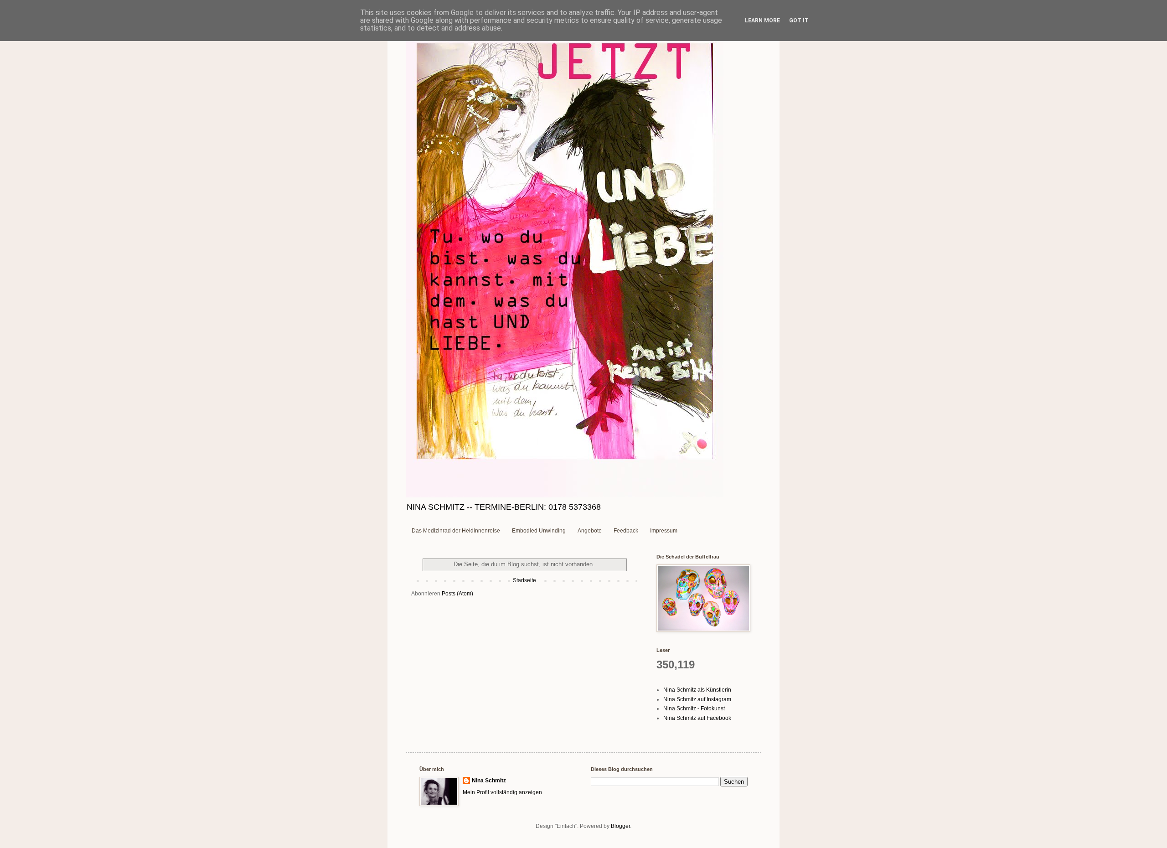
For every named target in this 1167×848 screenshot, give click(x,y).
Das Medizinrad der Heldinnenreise (456, 530)
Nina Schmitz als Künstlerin (697, 690)
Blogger (620, 826)
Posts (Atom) (457, 593)
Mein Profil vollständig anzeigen (502, 792)
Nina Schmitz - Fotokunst (694, 708)
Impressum (663, 530)
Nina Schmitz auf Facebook (697, 718)
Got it (799, 20)
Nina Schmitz (489, 780)
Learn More (762, 20)
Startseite (524, 580)
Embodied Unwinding (539, 530)
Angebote (590, 530)
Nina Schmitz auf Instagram (697, 699)
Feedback (626, 530)
